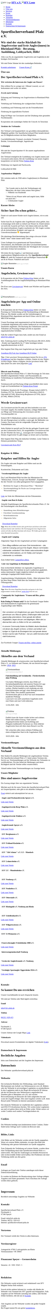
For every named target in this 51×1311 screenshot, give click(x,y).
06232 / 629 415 (7, 1017)
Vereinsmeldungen (13, 20)
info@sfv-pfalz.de (7, 337)
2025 (14, 665)
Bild (22, 263)
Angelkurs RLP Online (28, 353)
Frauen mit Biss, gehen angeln (30, 643)
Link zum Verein (7, 802)
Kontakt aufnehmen (8, 67)
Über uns (9, 9)
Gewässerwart (17, 287)
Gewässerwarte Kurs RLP (11, 445)
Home (8, 7)
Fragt (3, 793)
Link (30, 363)
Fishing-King (29, 161)
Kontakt (9, 24)
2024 (9, 665)
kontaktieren (30, 1308)
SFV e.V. (16, 2)
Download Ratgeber (10, 524)
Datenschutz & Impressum (16, 26)
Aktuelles (9, 17)
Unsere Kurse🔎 (25, 67)
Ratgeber (9, 15)
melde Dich (25, 591)
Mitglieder (9, 22)
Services (9, 11)
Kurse (8, 13)
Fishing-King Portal (30, 386)
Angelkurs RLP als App (10, 353)
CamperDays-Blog (22, 560)
